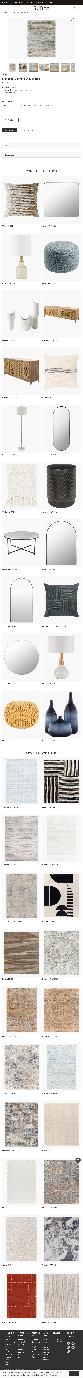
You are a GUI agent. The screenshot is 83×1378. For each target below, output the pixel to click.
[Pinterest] (68, 1347)
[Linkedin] (68, 1351)
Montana (23, 13)
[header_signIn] (79, 8)
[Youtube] (73, 1347)
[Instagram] (68, 1343)
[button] (5, 67)
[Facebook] (73, 1343)
